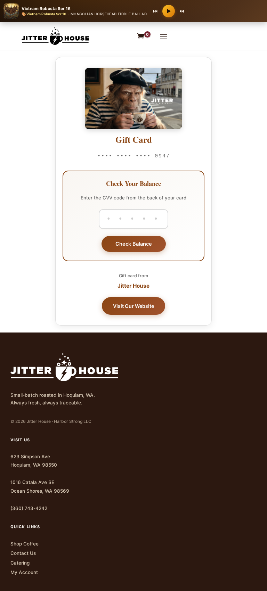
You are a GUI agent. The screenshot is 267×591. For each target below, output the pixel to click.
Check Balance (133, 244)
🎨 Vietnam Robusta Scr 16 (44, 14)
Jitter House (133, 285)
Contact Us (23, 553)
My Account (24, 572)
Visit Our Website (133, 306)
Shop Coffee (24, 544)
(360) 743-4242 (28, 508)
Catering (20, 563)
